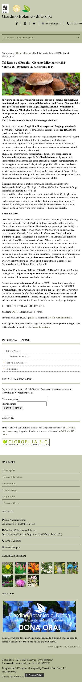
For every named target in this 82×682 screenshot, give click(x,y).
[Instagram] (25, 23)
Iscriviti (7, 407)
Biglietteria (9, 496)
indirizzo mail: (9, 403)
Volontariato (10, 483)
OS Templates (22, 668)
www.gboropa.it (45, 659)
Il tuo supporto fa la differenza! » (64, 646)
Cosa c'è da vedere (13, 476)
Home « (20, 53)
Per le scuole (10, 490)
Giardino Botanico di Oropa (27, 16)
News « (29, 53)
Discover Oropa (11, 503)
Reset (18, 407)
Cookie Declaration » (12, 676)
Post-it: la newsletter (16, 362)
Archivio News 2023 (19, 356)
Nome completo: (10, 399)
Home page (9, 470)
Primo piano (12, 368)
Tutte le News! (13, 351)
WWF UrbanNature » (60, 317)
